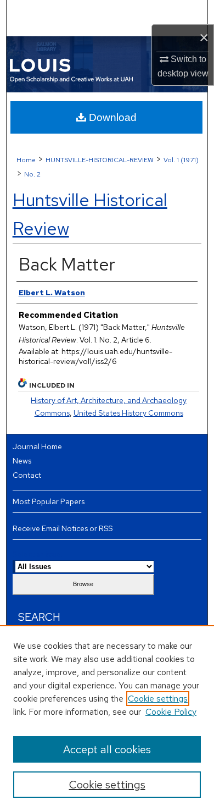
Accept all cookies (107, 749)
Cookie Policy (170, 712)
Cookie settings (158, 698)
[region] (107, 718)
